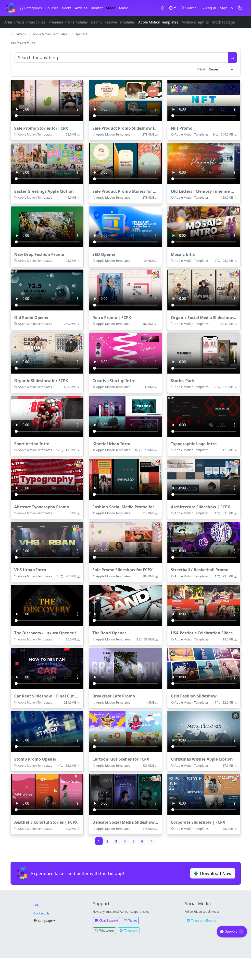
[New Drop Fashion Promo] (47, 226)
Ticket (132, 920)
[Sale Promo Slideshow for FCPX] (125, 542)
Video (110, 8)
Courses (52, 8)
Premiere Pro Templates (68, 22)
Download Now (216, 873)
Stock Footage (223, 22)
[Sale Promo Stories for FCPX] (47, 100)
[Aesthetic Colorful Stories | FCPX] (47, 794)
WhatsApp (106, 930)
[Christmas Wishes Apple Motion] (203, 731)
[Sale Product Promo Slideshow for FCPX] (125, 100)
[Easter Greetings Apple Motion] (47, 163)
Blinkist (97, 8)
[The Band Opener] (125, 605)
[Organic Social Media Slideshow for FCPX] (203, 290)
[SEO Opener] (125, 226)
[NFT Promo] (203, 100)
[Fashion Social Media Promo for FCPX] (125, 479)
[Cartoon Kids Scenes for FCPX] (125, 731)
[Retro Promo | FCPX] (125, 290)
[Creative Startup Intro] (125, 353)
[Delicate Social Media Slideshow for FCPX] (125, 794)
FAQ (36, 905)
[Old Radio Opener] (47, 290)
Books (67, 8)
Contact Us (41, 913)
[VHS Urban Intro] (47, 542)
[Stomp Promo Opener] (47, 731)
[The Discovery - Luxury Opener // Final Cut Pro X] (47, 605)
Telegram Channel (203, 920)
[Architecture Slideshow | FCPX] (203, 479)
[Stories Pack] (203, 353)
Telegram (131, 930)
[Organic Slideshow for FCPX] (47, 353)
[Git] (10, 8)
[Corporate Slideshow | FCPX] (203, 794)
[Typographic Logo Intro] (203, 416)
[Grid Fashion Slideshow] (203, 668)
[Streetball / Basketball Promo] (203, 542)
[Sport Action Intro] (47, 416)
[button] (162, 8)
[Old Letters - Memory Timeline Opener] (203, 163)
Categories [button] (32, 8)
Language (45, 921)
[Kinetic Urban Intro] (125, 416)
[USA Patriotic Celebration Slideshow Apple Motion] (203, 605)
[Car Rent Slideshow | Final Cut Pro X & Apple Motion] (47, 668)
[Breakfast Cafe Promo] (125, 668)
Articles (81, 8)
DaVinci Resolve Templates (113, 22)
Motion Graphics (195, 22)
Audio (123, 8)
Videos (21, 34)
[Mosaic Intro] (203, 226)
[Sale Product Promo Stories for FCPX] (125, 163)
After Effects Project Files (24, 22)
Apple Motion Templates (158, 22)
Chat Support (108, 920)
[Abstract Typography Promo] (47, 479)
